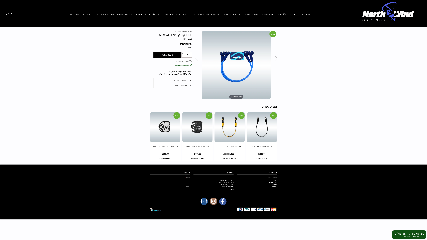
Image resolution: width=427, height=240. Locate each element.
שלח (187, 187)
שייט (165, 14)
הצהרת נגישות (93, 14)
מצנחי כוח (175, 14)
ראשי (308, 14)
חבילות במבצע (297, 14)
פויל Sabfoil (282, 14)
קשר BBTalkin (154, 14)
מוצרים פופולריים (272, 178)
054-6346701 (226, 187)
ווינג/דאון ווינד (252, 14)
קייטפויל (227, 14)
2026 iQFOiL (267, 14)
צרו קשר (119, 14)
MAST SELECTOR (77, 14)
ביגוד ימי (185, 14)
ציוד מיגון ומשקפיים (200, 14)
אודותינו (128, 14)
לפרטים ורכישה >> (262, 158)
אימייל (187, 178)
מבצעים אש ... (140, 14)
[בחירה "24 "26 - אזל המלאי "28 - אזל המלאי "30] (172, 46)
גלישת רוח (238, 14)
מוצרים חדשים (273, 182)
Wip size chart (107, 14)
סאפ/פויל (216, 14)
